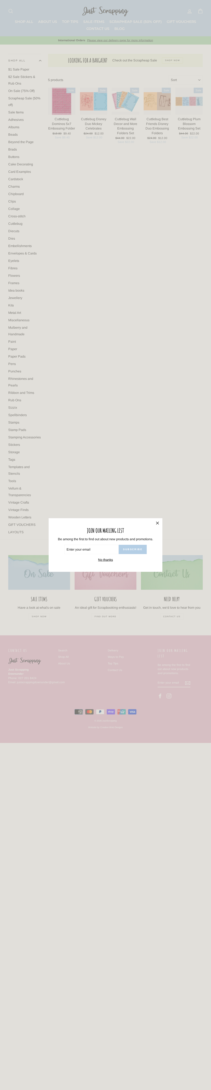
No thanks (105, 559)
